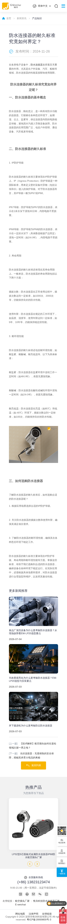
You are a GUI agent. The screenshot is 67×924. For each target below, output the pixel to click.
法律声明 (33, 914)
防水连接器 (37, 64)
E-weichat (20, 904)
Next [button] (37, 864)
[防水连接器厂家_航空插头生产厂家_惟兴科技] (33, 444)
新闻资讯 (21, 18)
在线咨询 (61, 853)
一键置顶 (61, 874)
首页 (8, 18)
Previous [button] (29, 864)
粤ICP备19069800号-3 (39, 919)
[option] (33, 828)
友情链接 (47, 914)
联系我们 (61, 863)
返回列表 (36, 765)
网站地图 (20, 914)
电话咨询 (61, 843)
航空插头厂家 (22, 901)
